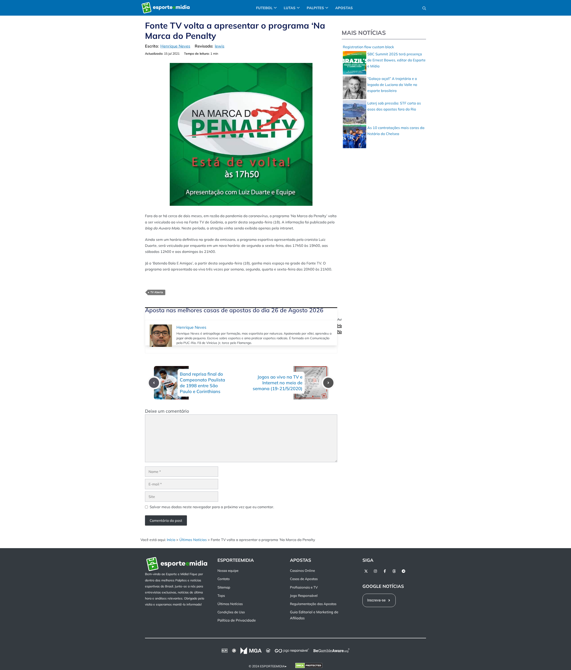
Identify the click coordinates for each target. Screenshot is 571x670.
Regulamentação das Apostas (313, 604)
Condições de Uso (231, 612)
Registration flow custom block (368, 47)
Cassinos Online (302, 570)
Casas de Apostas (304, 579)
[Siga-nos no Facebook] (384, 571)
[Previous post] (154, 382)
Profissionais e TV (304, 587)
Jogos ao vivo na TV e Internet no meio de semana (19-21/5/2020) (277, 382)
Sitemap (223, 587)
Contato (223, 579)
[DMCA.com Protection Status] (308, 666)
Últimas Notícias (193, 539)
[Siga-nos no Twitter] (366, 571)
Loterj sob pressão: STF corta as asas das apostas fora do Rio (394, 106)
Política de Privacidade (236, 620)
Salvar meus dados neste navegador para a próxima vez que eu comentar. (212, 507)
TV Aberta (156, 292)
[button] (424, 8)
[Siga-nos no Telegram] (403, 571)
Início (171, 539)
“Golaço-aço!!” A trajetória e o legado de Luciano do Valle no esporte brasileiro (392, 84)
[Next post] (328, 382)
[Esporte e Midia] (166, 7)
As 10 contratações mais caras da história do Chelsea (395, 130)
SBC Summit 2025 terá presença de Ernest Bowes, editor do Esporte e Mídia (396, 60)
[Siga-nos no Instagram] (375, 571)
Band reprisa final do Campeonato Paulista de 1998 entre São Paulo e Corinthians (202, 382)
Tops (221, 595)
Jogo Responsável (304, 595)
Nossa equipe (227, 570)
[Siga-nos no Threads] (394, 571)
